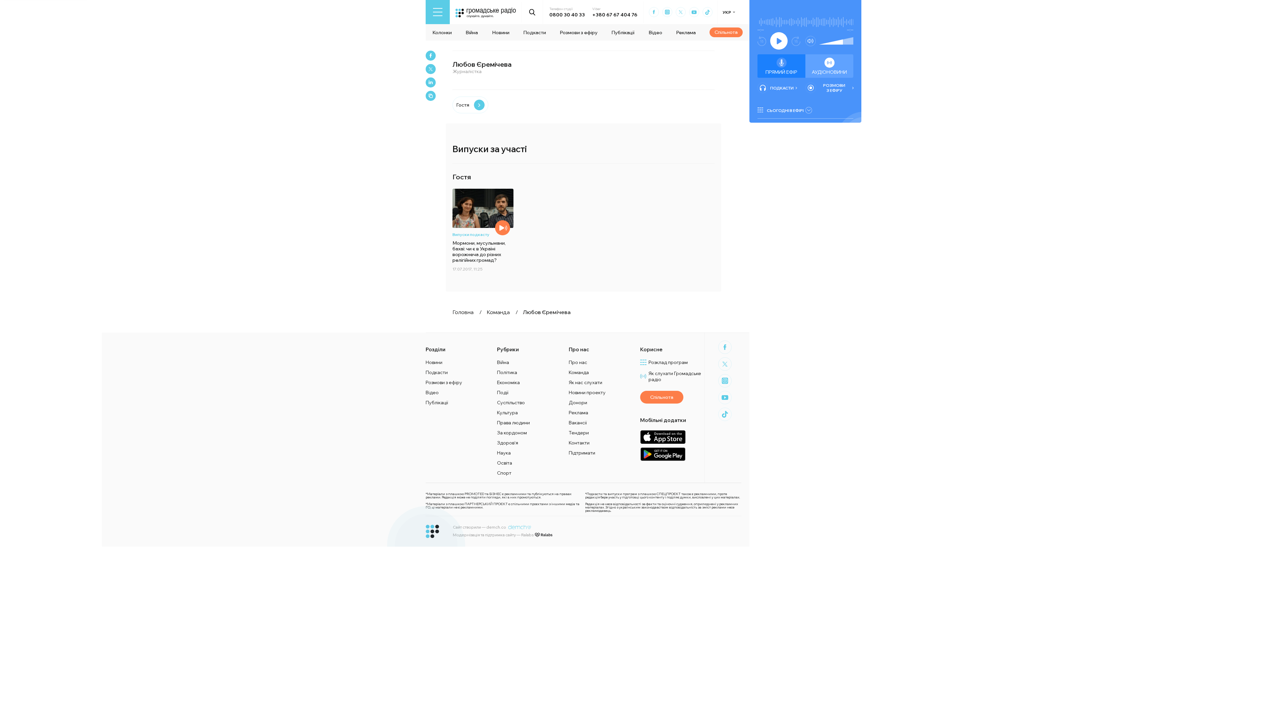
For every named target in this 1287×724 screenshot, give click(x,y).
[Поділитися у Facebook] (431, 56)
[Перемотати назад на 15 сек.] (761, 41)
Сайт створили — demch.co (479, 527)
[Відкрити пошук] (532, 12)
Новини (500, 32)
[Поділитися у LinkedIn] (431, 82)
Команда (579, 372)
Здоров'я (507, 443)
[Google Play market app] (662, 454)
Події (502, 392)
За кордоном (512, 433)
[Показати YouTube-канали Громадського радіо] (694, 12)
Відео (655, 32)
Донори (578, 403)
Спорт (504, 473)
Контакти (579, 443)
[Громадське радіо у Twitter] (681, 12)
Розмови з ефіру (579, 32)
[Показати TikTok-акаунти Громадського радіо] (707, 12)
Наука (504, 453)
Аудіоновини (829, 72)
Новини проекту (587, 392)
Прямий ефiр (781, 72)
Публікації (622, 32)
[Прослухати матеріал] (502, 227)
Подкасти (534, 32)
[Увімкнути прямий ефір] (779, 41)
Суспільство (511, 403)
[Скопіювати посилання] (431, 96)
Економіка (508, 382)
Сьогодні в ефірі (785, 110)
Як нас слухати (585, 382)
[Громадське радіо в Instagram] (667, 12)
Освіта (504, 463)
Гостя (462, 105)
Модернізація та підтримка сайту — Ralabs (493, 534)
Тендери (579, 433)
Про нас (578, 362)
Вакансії (578, 423)
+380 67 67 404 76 (614, 15)
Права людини (513, 423)
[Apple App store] (662, 437)
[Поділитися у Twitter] (431, 69)
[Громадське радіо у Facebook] (654, 12)
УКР (727, 12)
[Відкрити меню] (438, 12)
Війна (472, 32)
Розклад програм (668, 362)
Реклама (686, 32)
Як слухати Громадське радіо (675, 376)
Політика (507, 372)
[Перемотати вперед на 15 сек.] (796, 41)
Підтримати (582, 453)
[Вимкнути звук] (810, 41)
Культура (507, 413)
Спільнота (726, 32)
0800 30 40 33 (567, 15)
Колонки (442, 32)
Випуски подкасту (470, 234)
